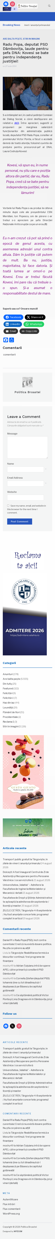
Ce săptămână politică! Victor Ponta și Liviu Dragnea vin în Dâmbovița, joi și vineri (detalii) (27, 999)
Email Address (15, 477)
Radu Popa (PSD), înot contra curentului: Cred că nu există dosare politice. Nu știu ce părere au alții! (27, 944)
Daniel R (7, 940)
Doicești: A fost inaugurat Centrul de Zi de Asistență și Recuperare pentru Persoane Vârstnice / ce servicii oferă (26, 876)
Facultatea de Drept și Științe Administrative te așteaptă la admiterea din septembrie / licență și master (27, 901)
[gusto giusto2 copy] (23, 772)
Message (12, 433)
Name (10, 463)
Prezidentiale (10, 717)
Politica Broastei (27, 392)
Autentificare (10, 1199)
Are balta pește (12, 39)
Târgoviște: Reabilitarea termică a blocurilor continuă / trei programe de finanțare (26, 956)
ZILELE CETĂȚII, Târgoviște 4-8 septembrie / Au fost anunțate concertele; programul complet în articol (27, 914)
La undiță (8, 707)
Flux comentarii (11, 1209)
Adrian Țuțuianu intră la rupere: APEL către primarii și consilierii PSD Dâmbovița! (26, 969)
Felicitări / (8, 698)
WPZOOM (18, 1231)
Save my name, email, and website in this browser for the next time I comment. (26, 509)
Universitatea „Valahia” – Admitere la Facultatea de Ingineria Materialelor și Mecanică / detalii (24, 889)
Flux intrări (9, 1204)
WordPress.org (11, 1213)
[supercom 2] (27, 827)
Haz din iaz (8, 702)
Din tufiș (7, 683)
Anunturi (8, 674)
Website (12, 492)
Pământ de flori (11, 712)
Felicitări (8, 693)
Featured (8, 688)
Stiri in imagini (31, 39)
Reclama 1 (8, 721)
